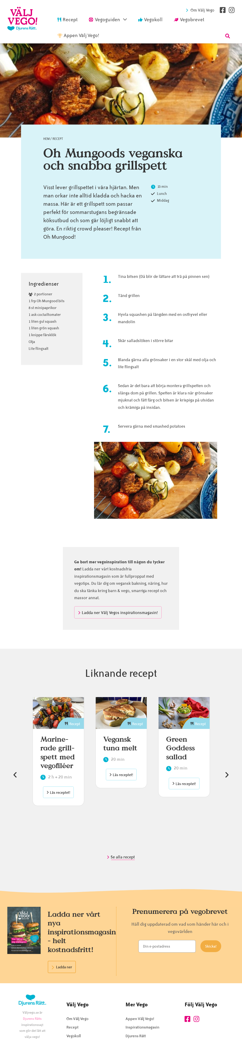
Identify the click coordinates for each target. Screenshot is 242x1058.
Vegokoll (73, 1035)
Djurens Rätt (135, 1035)
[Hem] (22, 22)
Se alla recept (123, 857)
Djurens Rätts (32, 1019)
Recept (57, 139)
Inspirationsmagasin (142, 1027)
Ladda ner (64, 967)
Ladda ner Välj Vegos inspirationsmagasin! (120, 612)
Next (227, 775)
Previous (15, 775)
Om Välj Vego (202, 10)
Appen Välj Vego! (139, 1018)
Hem (46, 139)
